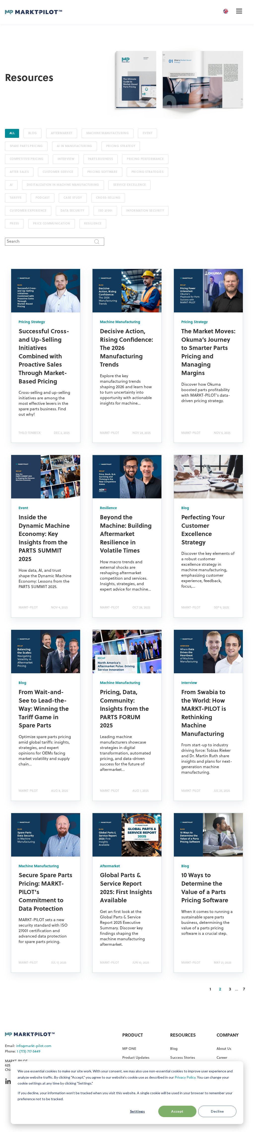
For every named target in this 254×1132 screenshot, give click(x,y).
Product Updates (135, 1058)
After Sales (19, 172)
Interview (66, 159)
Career (222, 1058)
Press (14, 224)
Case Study (73, 198)
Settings (137, 1111)
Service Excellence (129, 185)
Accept (177, 1111)
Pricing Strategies (147, 172)
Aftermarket (61, 133)
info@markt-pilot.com (33, 1046)
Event (147, 133)
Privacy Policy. (185, 1077)
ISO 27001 (105, 211)
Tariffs (16, 198)
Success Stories (182, 1058)
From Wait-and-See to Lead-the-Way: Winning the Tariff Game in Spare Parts (44, 709)
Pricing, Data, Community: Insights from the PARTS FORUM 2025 (124, 709)
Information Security (145, 211)
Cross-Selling (108, 198)
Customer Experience (28, 211)
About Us (224, 1049)
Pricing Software (102, 172)
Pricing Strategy (120, 146)
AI (11, 185)
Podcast (42, 198)
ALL (12, 133)
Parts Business (100, 159)
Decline (217, 1111)
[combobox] (54, 242)
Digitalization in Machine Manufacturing (63, 185)
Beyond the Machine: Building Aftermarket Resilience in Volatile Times (126, 534)
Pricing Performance (145, 159)
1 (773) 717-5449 (28, 1052)
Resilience (93, 224)
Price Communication (51, 224)
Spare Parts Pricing (26, 146)
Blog (32, 133)
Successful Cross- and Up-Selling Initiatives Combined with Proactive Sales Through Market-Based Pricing (44, 357)
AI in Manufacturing (74, 146)
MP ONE (129, 1049)
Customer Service (58, 172)
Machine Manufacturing (107, 133)
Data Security (72, 211)
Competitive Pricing (27, 159)
